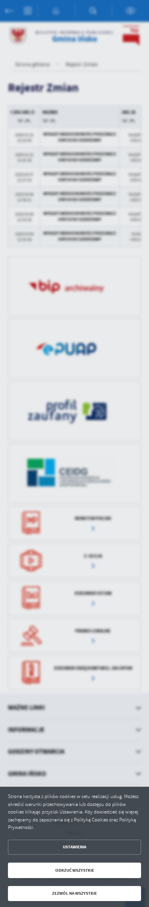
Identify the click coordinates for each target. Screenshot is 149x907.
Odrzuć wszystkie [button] (74, 870)
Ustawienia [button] (74, 847)
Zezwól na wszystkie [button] (74, 893)
